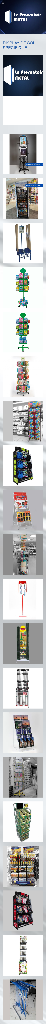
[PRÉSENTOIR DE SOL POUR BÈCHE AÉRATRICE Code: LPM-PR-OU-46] (23, 243)
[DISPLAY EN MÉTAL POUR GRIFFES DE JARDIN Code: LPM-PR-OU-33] (23, 999)
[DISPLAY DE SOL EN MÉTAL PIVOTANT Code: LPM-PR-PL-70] (23, 777)
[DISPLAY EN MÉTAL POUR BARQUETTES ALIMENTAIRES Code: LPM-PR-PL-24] (23, 821)
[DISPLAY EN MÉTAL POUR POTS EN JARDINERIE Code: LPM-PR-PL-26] (23, 421)
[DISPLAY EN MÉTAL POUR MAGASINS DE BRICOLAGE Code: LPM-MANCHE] (23, 688)
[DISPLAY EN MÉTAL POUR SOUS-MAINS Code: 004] (23, 510)
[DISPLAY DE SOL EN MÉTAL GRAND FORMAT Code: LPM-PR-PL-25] (23, 465)
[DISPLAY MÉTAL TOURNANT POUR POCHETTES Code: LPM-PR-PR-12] (23, 376)
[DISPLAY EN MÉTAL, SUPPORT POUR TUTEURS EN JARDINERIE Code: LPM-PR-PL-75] (23, 643)
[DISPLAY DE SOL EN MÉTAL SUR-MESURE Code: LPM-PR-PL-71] (23, 599)
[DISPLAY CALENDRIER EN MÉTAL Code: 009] (23, 732)
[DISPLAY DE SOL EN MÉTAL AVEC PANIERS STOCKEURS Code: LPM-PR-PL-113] (23, 955)
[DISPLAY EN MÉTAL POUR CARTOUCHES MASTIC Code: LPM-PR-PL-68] (23, 866)
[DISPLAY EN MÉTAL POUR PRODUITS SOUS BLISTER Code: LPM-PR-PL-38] (23, 554)
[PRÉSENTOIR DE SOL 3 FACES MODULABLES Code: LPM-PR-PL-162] (23, 154)
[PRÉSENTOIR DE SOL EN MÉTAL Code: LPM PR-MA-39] (23, 198)
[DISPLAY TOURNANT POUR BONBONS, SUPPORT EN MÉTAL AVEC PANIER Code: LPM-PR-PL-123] (23, 287)
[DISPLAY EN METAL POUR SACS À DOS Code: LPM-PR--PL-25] (23, 910)
